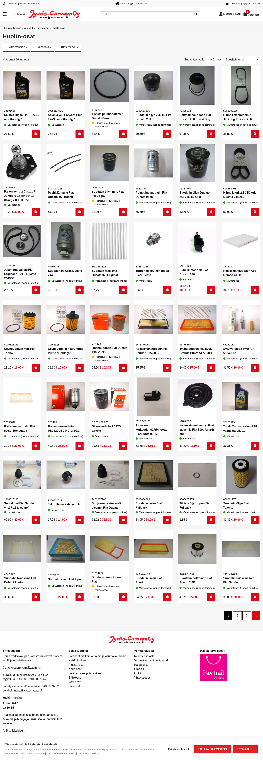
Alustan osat (76, 664)
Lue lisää (95, 753)
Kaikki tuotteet (77, 660)
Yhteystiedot (142, 677)
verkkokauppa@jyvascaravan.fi (22, 690)
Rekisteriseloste (144, 656)
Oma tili (139, 669)
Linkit (137, 673)
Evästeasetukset (178, 749)
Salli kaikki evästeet (212, 749)
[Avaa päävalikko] (7, 14)
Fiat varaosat (42, 28)
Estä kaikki (245, 749)
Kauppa (17, 28)
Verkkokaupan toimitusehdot (152, 660)
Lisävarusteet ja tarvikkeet (85, 673)
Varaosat (28, 28)
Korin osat (75, 669)
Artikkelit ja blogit (13, 730)
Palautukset (141, 664)
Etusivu (7, 28)
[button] (36, 134)
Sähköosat (75, 677)
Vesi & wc (75, 681)
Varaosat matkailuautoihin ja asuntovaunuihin (97, 656)
